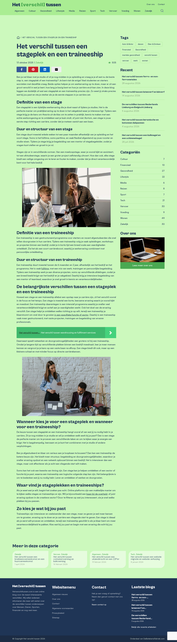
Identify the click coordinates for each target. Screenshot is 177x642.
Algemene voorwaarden (63, 608)
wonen (145, 60)
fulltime (45, 268)
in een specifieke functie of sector (71, 314)
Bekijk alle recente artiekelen (144, 627)
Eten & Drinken (154, 44)
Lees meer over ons (142, 265)
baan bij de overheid (96, 494)
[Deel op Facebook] (22, 69)
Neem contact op (99, 604)
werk (135, 60)
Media (72, 11)
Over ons (151, 4)
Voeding (125, 11)
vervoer (125, 60)
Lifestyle (60, 11)
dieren (140, 44)
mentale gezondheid (131, 55)
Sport (93, 11)
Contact (161, 4)
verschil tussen (150, 55)
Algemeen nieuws (60, 594)
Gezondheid (46, 11)
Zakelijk (148, 11)
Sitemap (55, 617)
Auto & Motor (127, 44)
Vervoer (113, 11)
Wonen (137, 11)
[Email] (56, 69)
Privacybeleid (58, 613)
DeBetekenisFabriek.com (154, 639)
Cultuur (32, 11)
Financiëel (126, 50)
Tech (102, 11)
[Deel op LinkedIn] (45, 69)
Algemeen (19, 11)
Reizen (82, 11)
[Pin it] (33, 69)
